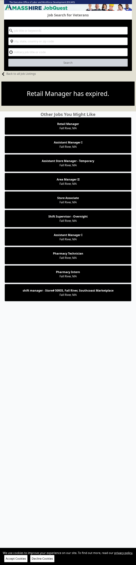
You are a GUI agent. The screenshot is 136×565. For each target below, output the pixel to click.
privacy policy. (123, 553)
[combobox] (68, 31)
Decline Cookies (42, 559)
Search (68, 63)
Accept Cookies (16, 559)
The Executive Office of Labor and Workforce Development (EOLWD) (42, 2)
